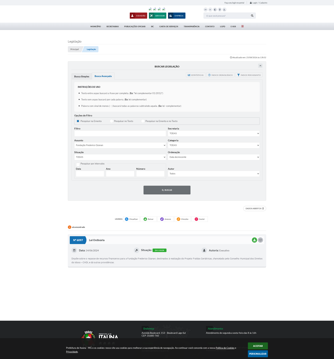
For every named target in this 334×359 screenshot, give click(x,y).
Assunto (78, 140)
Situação (79, 152)
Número (140, 168)
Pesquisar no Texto (123, 121)
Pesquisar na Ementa (91, 121)
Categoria (173, 140)
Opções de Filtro (83, 115)
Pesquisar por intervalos (93, 163)
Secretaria (173, 128)
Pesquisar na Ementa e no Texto (161, 121)
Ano (108, 168)
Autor (171, 168)
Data (78, 168)
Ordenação (174, 152)
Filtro (77, 128)
